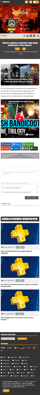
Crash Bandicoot (23, 76)
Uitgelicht (16, 376)
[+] (26, 183)
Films (25, 360)
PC (27, 366)
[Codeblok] (19, 183)
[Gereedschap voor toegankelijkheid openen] (30, 2)
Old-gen (18, 366)
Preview (34, 366)
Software (22, 373)
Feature (17, 360)
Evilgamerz (6, 360)
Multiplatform (7, 366)
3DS (4, 357)
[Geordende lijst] (12, 183)
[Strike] (9, 183)
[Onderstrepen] (7, 183)
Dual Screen (25, 357)
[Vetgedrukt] (2, 183)
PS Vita (5, 370)
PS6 (34, 370)
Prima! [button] (6, 391)
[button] (36, 2)
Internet (16, 363)
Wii (34, 376)
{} (23, 183)
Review (12, 373)
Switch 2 (5, 376)
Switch (32, 373)
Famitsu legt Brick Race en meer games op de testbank (30, 156)
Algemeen (13, 357)
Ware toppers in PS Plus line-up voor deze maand (17, 319)
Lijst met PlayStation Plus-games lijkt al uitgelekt (16, 252)
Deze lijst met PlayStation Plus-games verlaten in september (19, 285)
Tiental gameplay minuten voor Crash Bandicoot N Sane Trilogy (18, 80)
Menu (5, 36)
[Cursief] (5, 183)
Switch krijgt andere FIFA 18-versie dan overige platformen (10, 156)
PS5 (22, 247)
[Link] (21, 183)
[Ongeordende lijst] (14, 183)
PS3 (13, 370)
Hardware (6, 363)
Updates (26, 376)
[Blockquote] (16, 183)
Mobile (26, 363)
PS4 (5, 74)
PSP (4, 373)
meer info (22, 382)
